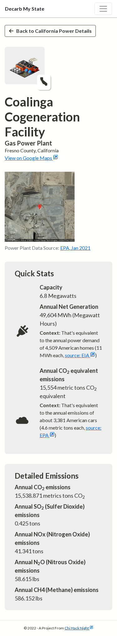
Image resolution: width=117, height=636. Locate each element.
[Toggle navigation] (103, 8)
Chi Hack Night (77, 628)
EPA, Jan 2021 (75, 248)
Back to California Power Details (54, 31)
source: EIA (77, 355)
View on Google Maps (28, 158)
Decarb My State (24, 9)
